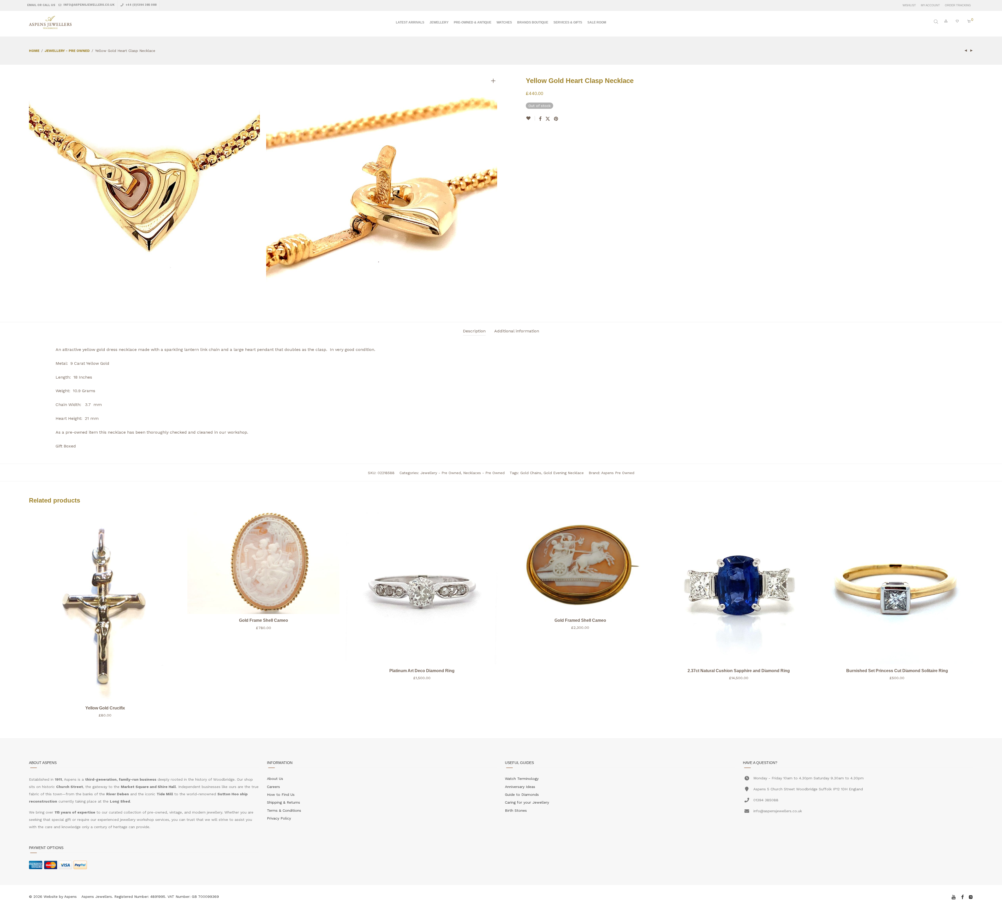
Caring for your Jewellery (527, 802)
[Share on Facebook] (540, 119)
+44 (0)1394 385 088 (141, 5)
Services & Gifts (567, 22)
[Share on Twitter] (547, 119)
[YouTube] (954, 896)
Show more (105, 715)
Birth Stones (516, 810)
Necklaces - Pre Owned (484, 473)
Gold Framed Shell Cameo (580, 620)
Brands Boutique (532, 22)
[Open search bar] (936, 21)
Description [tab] (474, 330)
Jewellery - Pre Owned (67, 51)
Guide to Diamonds (522, 794)
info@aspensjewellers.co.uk (89, 5)
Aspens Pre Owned (617, 473)
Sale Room (596, 22)
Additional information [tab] (516, 330)
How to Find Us (281, 794)
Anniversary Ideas (520, 787)
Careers (273, 787)
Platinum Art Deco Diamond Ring (422, 670)
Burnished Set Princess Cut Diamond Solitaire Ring (897, 670)
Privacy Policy (279, 818)
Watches (504, 22)
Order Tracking (958, 5)
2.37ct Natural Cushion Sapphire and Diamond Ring (739, 670)
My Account (930, 5)
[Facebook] (962, 896)
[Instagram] (970, 896)
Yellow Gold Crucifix (105, 708)
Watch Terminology (522, 778)
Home (34, 51)
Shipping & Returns (283, 802)
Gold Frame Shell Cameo (263, 620)
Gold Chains (530, 473)
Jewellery (439, 22)
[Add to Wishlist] (530, 118)
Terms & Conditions (284, 810)
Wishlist (909, 5)
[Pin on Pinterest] (556, 119)
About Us (275, 778)
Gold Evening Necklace (564, 473)
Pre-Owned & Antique (472, 22)
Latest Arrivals (410, 22)
